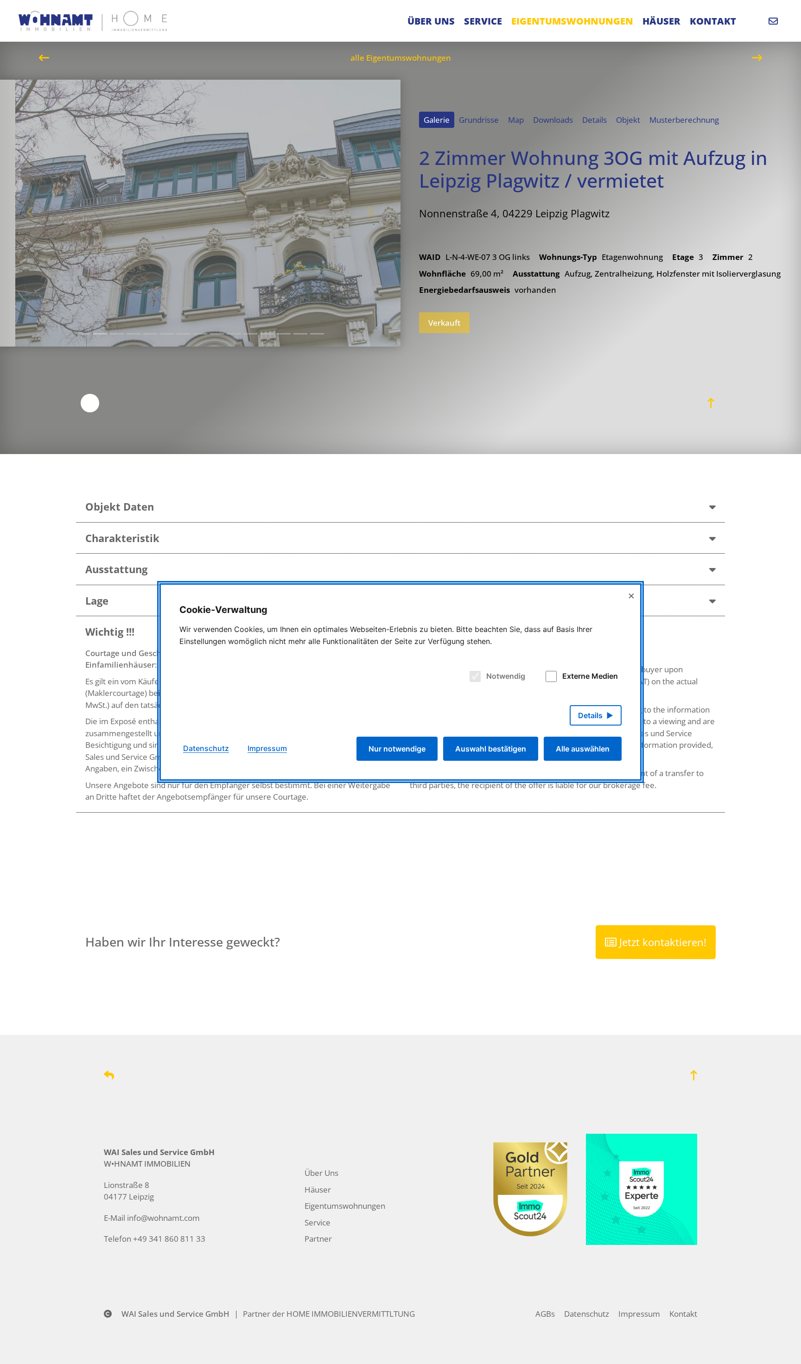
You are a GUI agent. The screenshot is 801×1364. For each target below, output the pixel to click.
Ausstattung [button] (116, 569)
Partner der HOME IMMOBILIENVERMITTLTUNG (329, 1313)
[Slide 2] (117, 333)
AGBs (545, 1313)
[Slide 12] (284, 333)
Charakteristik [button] (122, 538)
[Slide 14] (317, 333)
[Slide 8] (217, 333)
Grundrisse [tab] (479, 119)
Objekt (628, 119)
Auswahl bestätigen (490, 748)
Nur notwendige (397, 748)
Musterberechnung (684, 119)
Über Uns (321, 1173)
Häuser (318, 1189)
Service (318, 1222)
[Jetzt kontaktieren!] (775, 20)
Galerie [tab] (437, 119)
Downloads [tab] (553, 119)
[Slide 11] (267, 333)
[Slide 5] (167, 333)
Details (594, 119)
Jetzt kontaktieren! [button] (662, 942)
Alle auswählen (583, 748)
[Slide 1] (83, 333)
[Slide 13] (300, 333)
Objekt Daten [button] (119, 506)
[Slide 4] (150, 333)
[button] (712, 506)
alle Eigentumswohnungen (400, 57)
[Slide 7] (200, 333)
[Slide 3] (133, 333)
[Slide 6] (184, 333)
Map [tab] (516, 119)
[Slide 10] (250, 333)
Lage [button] (96, 600)
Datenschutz (586, 1313)
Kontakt (683, 1313)
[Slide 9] (234, 333)
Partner (318, 1238)
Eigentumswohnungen (345, 1205)
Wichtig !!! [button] (109, 631)
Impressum (639, 1313)
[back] (109, 1075)
